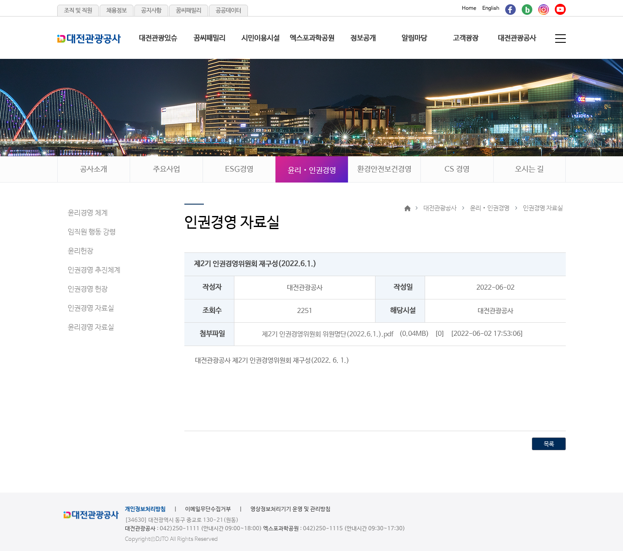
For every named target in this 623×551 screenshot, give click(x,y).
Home (469, 8)
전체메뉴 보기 (561, 38)
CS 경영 (457, 169)
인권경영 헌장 (88, 289)
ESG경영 (239, 169)
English (490, 8)
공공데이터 (228, 10)
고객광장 (465, 38)
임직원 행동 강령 (92, 232)
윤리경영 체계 (88, 213)
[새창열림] (510, 8)
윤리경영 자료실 (91, 328)
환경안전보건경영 (384, 169)
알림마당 (414, 38)
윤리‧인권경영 (312, 170)
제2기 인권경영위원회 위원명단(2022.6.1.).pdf (327, 334)
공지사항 (151, 10)
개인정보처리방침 (145, 509)
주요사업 (166, 169)
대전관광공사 (517, 38)
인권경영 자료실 (91, 309)
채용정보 (116, 10)
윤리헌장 (80, 251)
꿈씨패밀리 (188, 10)
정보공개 (363, 38)
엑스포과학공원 (312, 38)
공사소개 (93, 169)
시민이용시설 (261, 38)
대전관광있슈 (158, 38)
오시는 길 (529, 169)
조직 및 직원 (78, 10)
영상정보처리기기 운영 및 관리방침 (290, 509)
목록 (549, 444)
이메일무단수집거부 (208, 509)
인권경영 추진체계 (94, 270)
